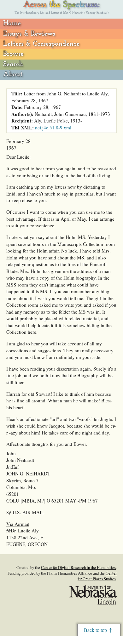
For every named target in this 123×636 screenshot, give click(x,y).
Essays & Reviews (29, 33)
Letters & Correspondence (41, 44)
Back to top (95, 630)
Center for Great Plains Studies (97, 576)
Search (13, 64)
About (13, 74)
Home (12, 23)
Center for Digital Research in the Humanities (78, 567)
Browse (13, 54)
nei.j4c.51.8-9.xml (53, 127)
